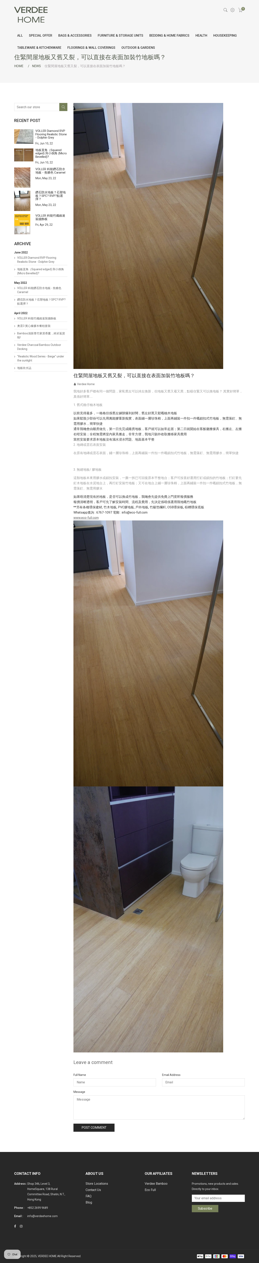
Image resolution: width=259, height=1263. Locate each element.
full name (79, 1074)
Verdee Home (86, 384)
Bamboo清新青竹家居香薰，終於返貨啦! (41, 335)
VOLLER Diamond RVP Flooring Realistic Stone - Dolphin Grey (51, 134)
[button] (159, 653)
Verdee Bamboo (156, 1184)
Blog (89, 1202)
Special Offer (40, 35)
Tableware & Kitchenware (39, 48)
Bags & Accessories (75, 35)
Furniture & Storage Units (120, 35)
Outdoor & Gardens (138, 48)
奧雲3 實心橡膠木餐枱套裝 (34, 325)
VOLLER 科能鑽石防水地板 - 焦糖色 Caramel (50, 170)
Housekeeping (225, 35)
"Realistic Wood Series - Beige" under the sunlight (40, 358)
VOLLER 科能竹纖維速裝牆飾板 (50, 217)
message (79, 1091)
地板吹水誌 (24, 368)
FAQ (88, 1196)
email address (171, 1074)
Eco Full (150, 1190)
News (36, 66)
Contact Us (93, 1190)
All (20, 35)
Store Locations (97, 1184)
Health (201, 35)
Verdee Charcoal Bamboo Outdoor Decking (39, 347)
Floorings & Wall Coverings (91, 48)
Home (18, 66)
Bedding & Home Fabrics (169, 35)
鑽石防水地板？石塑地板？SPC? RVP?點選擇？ (50, 196)
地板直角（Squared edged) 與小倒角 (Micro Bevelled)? (51, 153)
